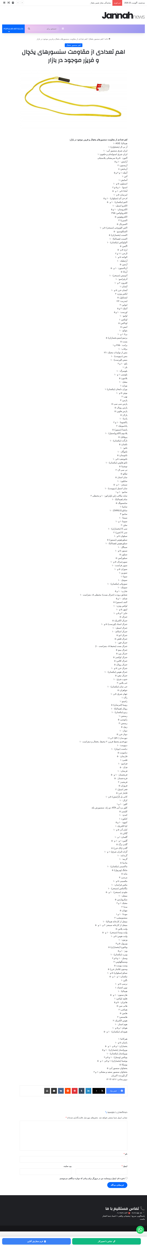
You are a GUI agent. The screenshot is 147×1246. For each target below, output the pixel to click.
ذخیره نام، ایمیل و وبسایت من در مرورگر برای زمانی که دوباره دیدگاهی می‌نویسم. (92, 1178)
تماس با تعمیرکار (105, 1241)
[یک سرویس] (123, 15)
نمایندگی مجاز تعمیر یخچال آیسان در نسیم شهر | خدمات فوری (86, 3)
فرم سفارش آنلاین (35, 1241)
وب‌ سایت (67, 1166)
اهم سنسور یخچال (96, 39)
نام (125, 1154)
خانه (107, 39)
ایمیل (124, 1166)
